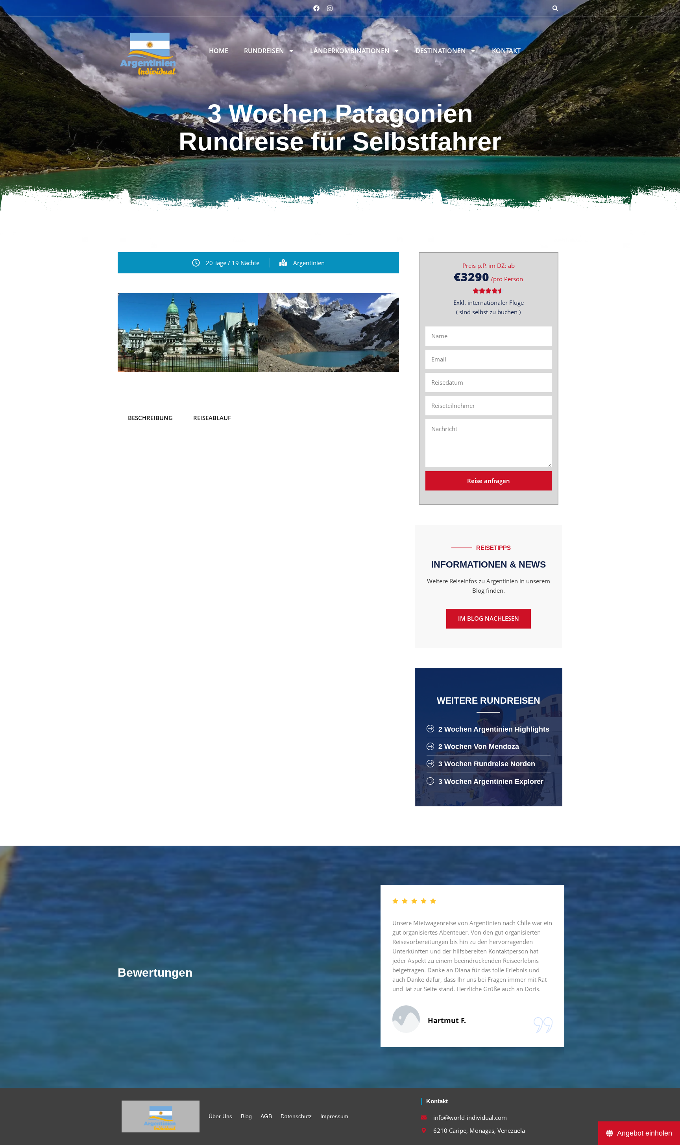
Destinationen (441, 51)
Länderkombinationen (350, 51)
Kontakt (506, 51)
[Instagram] (330, 8)
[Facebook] (316, 8)
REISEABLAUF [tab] (212, 418)
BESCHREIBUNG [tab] (150, 418)
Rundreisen (264, 51)
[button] (555, 8)
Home (218, 51)
